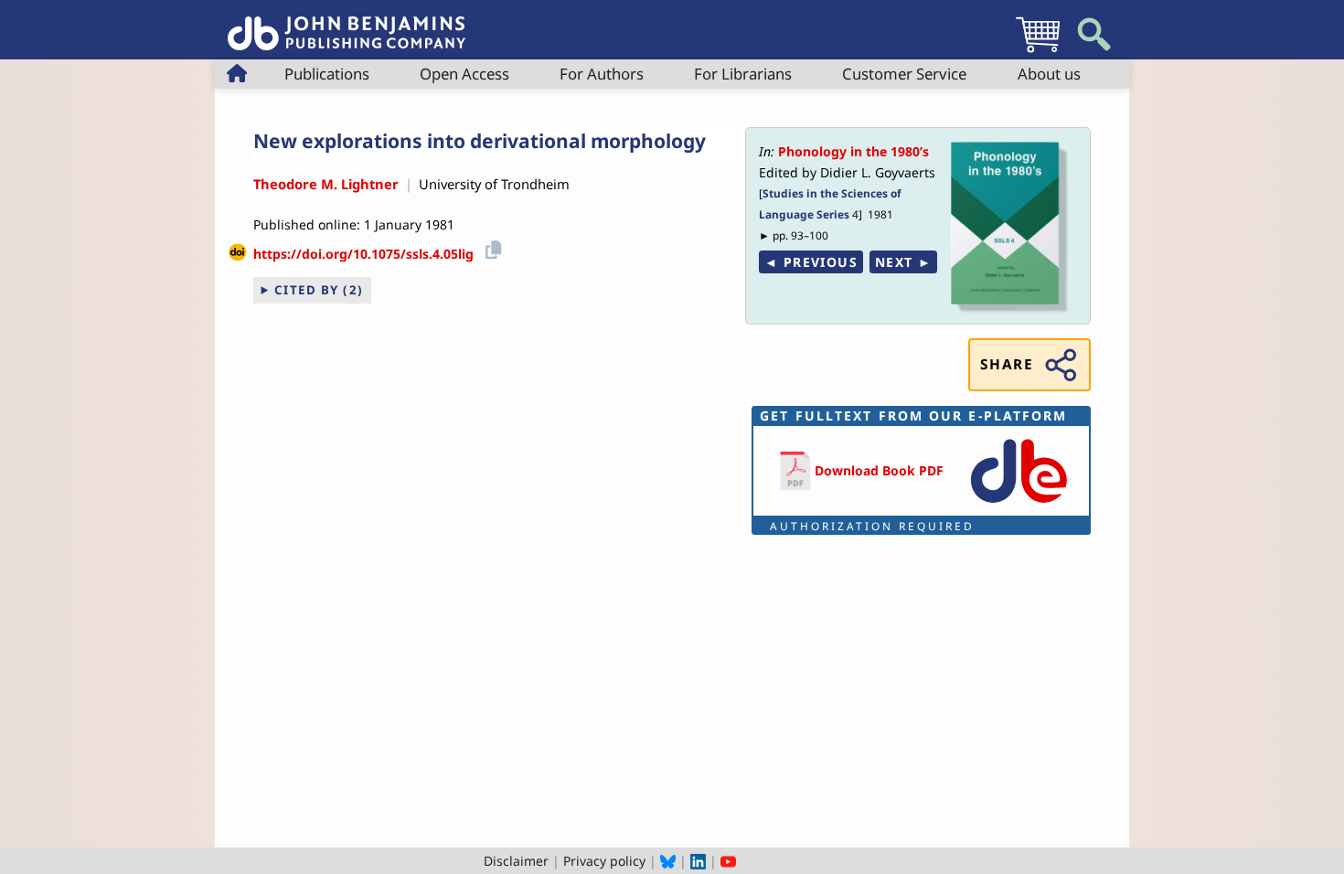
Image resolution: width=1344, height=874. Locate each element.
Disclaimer (516, 860)
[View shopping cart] (1038, 51)
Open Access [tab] (464, 73)
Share (1006, 364)
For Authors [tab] (602, 73)
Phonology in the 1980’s (853, 151)
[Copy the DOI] (490, 247)
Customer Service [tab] (904, 73)
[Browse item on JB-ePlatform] (1018, 504)
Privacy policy (604, 860)
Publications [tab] (326, 73)
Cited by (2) (319, 290)
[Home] (346, 23)
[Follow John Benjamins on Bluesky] (668, 860)
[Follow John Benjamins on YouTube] (728, 860)
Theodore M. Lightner (326, 184)
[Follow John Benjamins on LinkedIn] (698, 860)
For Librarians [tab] (743, 73)
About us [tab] (1049, 73)
